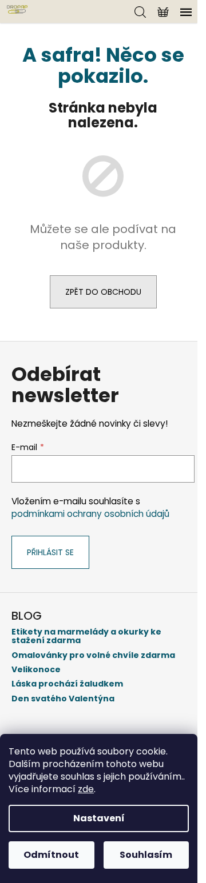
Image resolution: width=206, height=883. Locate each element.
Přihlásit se (50, 552)
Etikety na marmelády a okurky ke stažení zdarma (86, 636)
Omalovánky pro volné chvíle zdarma (93, 655)
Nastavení (99, 818)
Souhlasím (146, 854)
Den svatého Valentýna (62, 699)
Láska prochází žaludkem (67, 684)
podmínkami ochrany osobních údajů (90, 514)
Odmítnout (51, 854)
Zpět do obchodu (103, 292)
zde (86, 789)
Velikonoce (36, 669)
